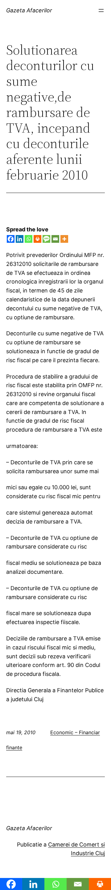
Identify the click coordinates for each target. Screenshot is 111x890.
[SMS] (46, 239)
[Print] (37, 239)
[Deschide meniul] (101, 10)
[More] (64, 239)
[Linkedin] (19, 239)
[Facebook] (10, 239)
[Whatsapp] (28, 239)
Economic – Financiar (75, 732)
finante (14, 747)
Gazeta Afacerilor (29, 10)
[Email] (55, 239)
